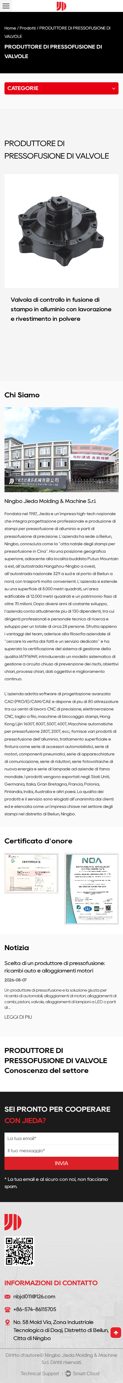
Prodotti (28, 28)
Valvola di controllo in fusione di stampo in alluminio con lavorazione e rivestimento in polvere (61, 309)
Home (10, 28)
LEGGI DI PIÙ (18, 1017)
